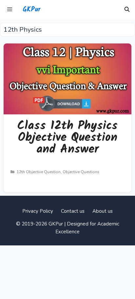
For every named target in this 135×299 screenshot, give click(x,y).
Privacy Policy (37, 211)
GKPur (31, 10)
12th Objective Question (39, 171)
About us (102, 211)
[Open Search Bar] (127, 10)
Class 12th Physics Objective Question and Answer (67, 138)
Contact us (73, 211)
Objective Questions (81, 171)
